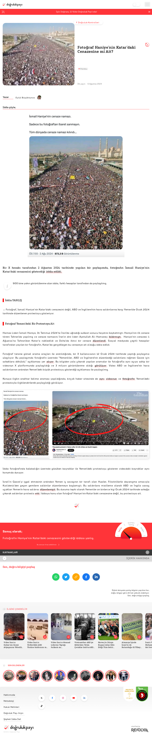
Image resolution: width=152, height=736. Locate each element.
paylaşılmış (99, 283)
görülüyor (101, 365)
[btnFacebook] (86, 577)
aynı (101, 378)
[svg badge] (142, 694)
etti (37, 493)
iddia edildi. (54, 271)
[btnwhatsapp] (56, 577)
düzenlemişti (47, 489)
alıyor (50, 361)
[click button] (41, 698)
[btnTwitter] (66, 577)
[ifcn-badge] (129, 694)
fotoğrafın (128, 378)
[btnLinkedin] (96, 577)
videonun (111, 378)
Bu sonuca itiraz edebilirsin (47, 544)
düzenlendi (99, 340)
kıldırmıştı (115, 336)
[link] (18, 694)
